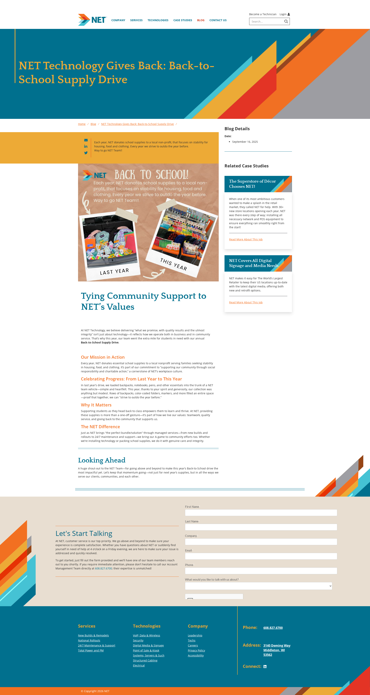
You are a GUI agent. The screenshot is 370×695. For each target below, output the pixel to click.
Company (118, 20)
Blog (200, 20)
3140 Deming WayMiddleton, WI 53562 (276, 650)
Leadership (195, 635)
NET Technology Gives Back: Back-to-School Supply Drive (137, 124)
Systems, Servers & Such (148, 655)
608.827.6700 (103, 568)
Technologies (158, 20)
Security (138, 640)
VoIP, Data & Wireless (146, 635)
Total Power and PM (91, 650)
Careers (193, 645)
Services (136, 20)
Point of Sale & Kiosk (146, 650)
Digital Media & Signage (148, 645)
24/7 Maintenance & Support (96, 645)
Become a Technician (263, 14)
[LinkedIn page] (266, 669)
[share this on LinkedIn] (85, 147)
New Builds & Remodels (93, 635)
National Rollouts (89, 640)
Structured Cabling (145, 660)
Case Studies (182, 20)
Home (82, 124)
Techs (191, 640)
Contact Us (218, 20)
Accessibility (196, 655)
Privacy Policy (196, 650)
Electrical (139, 665)
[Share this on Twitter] (86, 153)
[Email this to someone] (86, 140)
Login (283, 14)
